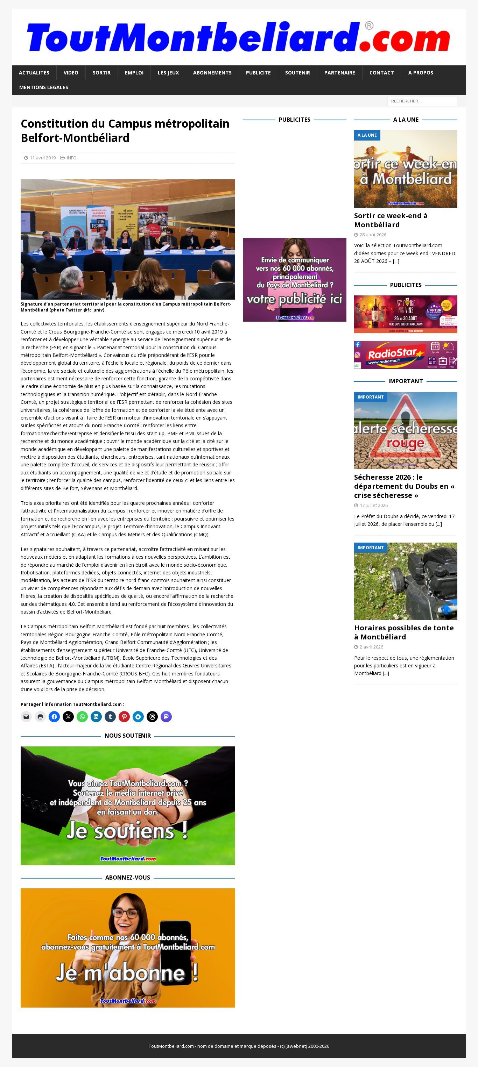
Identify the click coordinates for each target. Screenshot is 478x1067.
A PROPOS (420, 72)
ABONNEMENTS (212, 72)
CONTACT (382, 72)
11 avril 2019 (43, 158)
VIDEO (71, 72)
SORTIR (102, 72)
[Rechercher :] (422, 100)
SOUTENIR (297, 72)
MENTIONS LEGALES (43, 87)
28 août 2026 (373, 234)
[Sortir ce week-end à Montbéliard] (405, 168)
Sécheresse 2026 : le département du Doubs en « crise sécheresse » (404, 486)
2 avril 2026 (371, 647)
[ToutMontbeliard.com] (239, 61)
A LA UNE (406, 119)
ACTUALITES (34, 72)
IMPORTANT (405, 381)
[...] (396, 261)
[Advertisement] (302, 179)
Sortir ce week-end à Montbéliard (391, 220)
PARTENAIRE (339, 72)
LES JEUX (168, 72)
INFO (72, 158)
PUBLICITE (258, 72)
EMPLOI (134, 72)
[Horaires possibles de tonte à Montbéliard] (405, 581)
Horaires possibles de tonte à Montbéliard (404, 632)
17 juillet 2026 (374, 505)
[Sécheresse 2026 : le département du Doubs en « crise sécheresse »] (405, 430)
